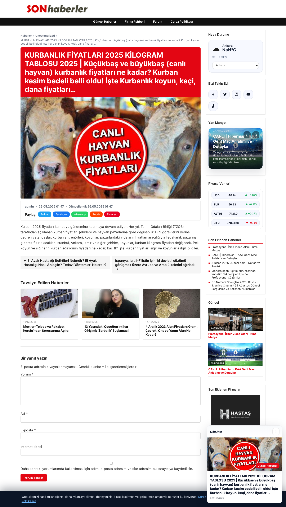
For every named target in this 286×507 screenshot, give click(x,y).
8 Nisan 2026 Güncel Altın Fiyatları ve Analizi (235, 264)
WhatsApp (80, 214)
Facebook (61, 214)
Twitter (45, 214)
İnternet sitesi (31, 447)
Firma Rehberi (135, 21)
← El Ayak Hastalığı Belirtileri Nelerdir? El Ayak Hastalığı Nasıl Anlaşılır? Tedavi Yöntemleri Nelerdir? (65, 262)
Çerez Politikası (182, 21)
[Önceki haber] (247, 134)
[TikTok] (213, 106)
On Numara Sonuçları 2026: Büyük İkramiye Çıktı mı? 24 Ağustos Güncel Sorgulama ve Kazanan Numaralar (235, 285)
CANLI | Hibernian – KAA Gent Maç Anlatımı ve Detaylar (234, 256)
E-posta (28, 430)
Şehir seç (219, 57)
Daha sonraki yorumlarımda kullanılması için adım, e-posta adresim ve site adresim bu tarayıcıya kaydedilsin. (107, 469)
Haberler (26, 35)
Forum (157, 21)
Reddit (96, 214)
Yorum (27, 374)
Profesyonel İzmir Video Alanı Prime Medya (234, 248)
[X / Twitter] (225, 94)
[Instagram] (236, 94)
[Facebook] (213, 94)
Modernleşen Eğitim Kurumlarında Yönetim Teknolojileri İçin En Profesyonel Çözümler (233, 274)
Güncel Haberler (104, 21)
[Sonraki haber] (255, 134)
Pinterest (112, 214)
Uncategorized (45, 35)
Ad (24, 414)
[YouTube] (248, 94)
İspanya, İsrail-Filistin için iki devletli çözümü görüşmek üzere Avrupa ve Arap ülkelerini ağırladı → (155, 264)
